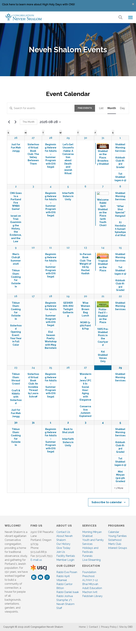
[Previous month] (9, 122)
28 (50, 137)
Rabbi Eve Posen (66, 572)
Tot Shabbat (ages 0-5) (120, 177)
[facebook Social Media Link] (34, 577)
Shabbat (87, 536)
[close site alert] (133, 4)
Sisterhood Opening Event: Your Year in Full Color (16, 335)
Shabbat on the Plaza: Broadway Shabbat (103, 157)
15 (120, 247)
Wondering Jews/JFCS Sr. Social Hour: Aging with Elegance (85, 387)
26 (15, 137)
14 (102, 247)
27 (33, 137)
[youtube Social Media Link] (40, 577)
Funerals (87, 555)
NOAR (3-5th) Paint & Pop (85, 325)
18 (50, 296)
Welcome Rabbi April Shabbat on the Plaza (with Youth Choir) (103, 212)
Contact (93, 627)
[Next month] (15, 122)
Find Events (85, 108)
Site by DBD (126, 627)
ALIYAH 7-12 (90, 580)
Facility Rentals (65, 555)
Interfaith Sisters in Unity (68, 196)
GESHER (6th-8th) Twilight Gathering (68, 309)
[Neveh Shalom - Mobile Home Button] (23, 16)
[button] (130, 17)
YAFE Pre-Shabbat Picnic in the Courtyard (103, 337)
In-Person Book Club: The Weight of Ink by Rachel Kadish (85, 264)
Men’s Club (114, 544)
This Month (28, 122)
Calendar (113, 532)
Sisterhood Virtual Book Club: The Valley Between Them (33, 154)
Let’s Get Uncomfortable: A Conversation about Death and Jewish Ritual (68, 159)
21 (103, 296)
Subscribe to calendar (107, 502)
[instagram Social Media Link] (47, 577)
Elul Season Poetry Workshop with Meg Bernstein (51, 340)
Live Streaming (91, 559)
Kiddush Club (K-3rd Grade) (120, 162)
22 (120, 296)
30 (15, 422)
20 (85, 296)
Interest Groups (117, 547)
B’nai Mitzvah (90, 584)
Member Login (65, 559)
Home (82, 627)
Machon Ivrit (89, 592)
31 (103, 137)
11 (50, 247)
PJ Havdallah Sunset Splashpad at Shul (120, 229)
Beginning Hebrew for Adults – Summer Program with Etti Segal (51, 265)
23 (15, 367)
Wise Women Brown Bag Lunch (85, 309)
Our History (63, 544)
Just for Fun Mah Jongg (16, 147)
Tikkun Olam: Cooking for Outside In (16, 278)
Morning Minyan (92, 532)
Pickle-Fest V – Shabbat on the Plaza (103, 316)
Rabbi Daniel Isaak (67, 592)
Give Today (63, 547)
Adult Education (92, 588)
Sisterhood (114, 540)
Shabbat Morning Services (120, 147)
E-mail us (36, 559)
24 (33, 367)
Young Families (117, 536)
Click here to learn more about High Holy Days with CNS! (38, 4)
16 (15, 296)
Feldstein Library (92, 596)
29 (68, 137)
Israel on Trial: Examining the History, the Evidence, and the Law (16, 228)
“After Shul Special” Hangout (120, 211)
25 (50, 367)
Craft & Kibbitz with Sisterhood (16, 397)
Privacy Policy (109, 627)
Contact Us (63, 532)
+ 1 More (118, 488)
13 (85, 247)
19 (68, 296)
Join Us (60, 551)
